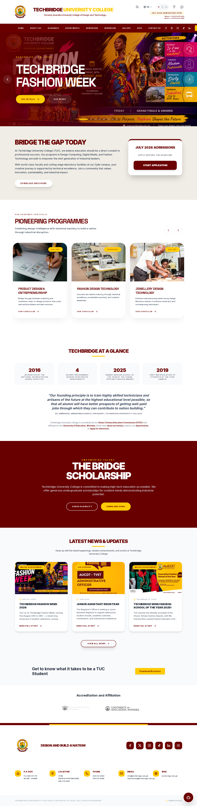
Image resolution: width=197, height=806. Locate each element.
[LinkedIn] (189, 28)
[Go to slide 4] (99, 119)
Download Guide (116, 506)
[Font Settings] (174, 7)
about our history (115, 425)
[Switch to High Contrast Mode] (166, 7)
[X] (172, 28)
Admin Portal (175, 800)
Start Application (155, 165)
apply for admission (99, 428)
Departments (72, 28)
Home (21, 28)
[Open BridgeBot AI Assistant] (188, 797)
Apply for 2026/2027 (33, 112)
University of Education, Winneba (79, 425)
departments (142, 425)
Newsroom (110, 28)
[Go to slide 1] (80, 119)
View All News (97, 644)
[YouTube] (178, 745)
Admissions (92, 28)
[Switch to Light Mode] (159, 7)
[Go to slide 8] (117, 119)
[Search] (137, 7)
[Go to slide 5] (104, 119)
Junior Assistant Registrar (98, 604)
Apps (139, 28)
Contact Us (154, 28)
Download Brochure (33, 183)
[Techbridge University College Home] (20, 11)
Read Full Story (28, 626)
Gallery (126, 28)
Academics (53, 28)
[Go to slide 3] (95, 119)
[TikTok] (183, 28)
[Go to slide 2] (87, 119)
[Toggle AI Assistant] (182, 7)
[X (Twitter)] (140, 745)
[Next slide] (189, 79)
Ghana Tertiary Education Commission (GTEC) (120, 422)
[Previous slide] (7, 79)
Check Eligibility (82, 506)
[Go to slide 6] (108, 119)
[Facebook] (166, 28)
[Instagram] (178, 28)
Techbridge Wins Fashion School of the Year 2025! (152, 606)
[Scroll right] (178, 230)
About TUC (35, 28)
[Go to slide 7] (112, 119)
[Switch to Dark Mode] (162, 7)
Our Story (70, 112)
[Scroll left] (168, 230)
